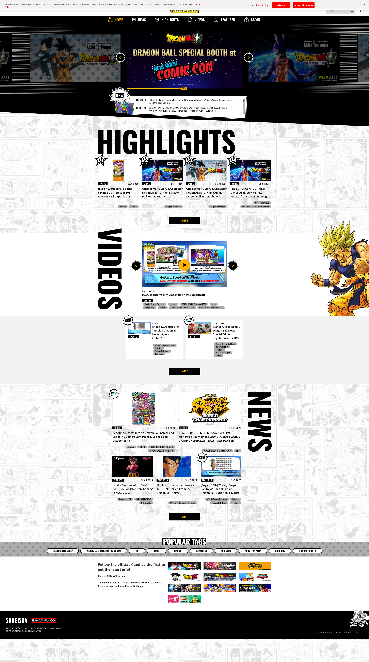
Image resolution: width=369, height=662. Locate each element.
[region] (181, 106)
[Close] (364, 4)
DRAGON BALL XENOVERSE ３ (185, 307)
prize (222, 311)
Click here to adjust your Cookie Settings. (120, 586)
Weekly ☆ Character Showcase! (182, 502)
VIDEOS (200, 19)
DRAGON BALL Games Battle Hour (255, 206)
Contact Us (358, 632)
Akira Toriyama (253, 551)
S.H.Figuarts (146, 502)
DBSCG (134, 206)
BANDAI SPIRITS (222, 346)
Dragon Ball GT (125, 499)
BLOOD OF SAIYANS (206, 311)
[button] (120, 57)
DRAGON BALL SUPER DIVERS (156, 307)
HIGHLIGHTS (170, 19)
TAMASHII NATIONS (143, 499)
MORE (184, 220)
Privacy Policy (343, 632)
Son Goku (226, 551)
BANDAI (123, 206)
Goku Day (158, 348)
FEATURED (228, 19)
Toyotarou (159, 354)
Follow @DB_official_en (111, 576)
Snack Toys (174, 304)
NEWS (142, 19)
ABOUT (255, 19)
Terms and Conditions (323, 632)
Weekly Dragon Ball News (154, 304)
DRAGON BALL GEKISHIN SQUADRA (158, 311)
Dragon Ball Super (173, 206)
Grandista (190, 311)
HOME (119, 19)
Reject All (281, 5)
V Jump (186, 304)
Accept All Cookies (303, 5)
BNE (179, 311)
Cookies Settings (260, 5)
